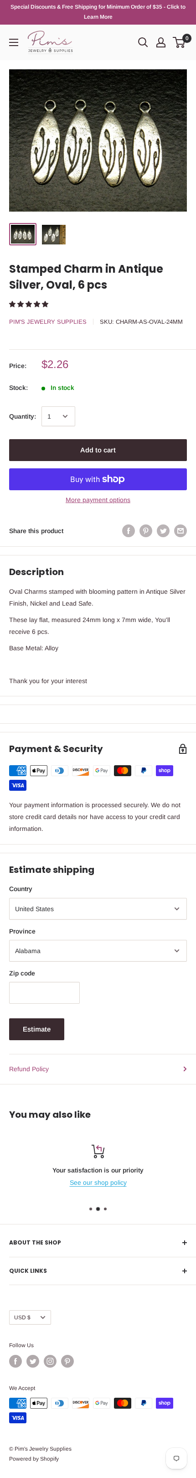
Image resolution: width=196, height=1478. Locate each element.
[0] (179, 42)
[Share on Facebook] (128, 530)
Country (20, 888)
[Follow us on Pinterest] (67, 1361)
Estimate (37, 1029)
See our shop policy (98, 1182)
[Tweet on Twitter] (163, 530)
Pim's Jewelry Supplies (48, 321)
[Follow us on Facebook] (15, 1361)
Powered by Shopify (34, 1459)
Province (22, 931)
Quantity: (22, 416)
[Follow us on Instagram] (50, 1361)
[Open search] (143, 42)
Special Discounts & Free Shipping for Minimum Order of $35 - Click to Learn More (98, 12)
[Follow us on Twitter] (32, 1361)
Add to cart (98, 450)
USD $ (22, 1317)
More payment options (98, 499)
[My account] (160, 42)
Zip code (22, 973)
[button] (29, 304)
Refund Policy (29, 1069)
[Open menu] (13, 42)
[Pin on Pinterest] (145, 530)
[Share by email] (180, 530)
